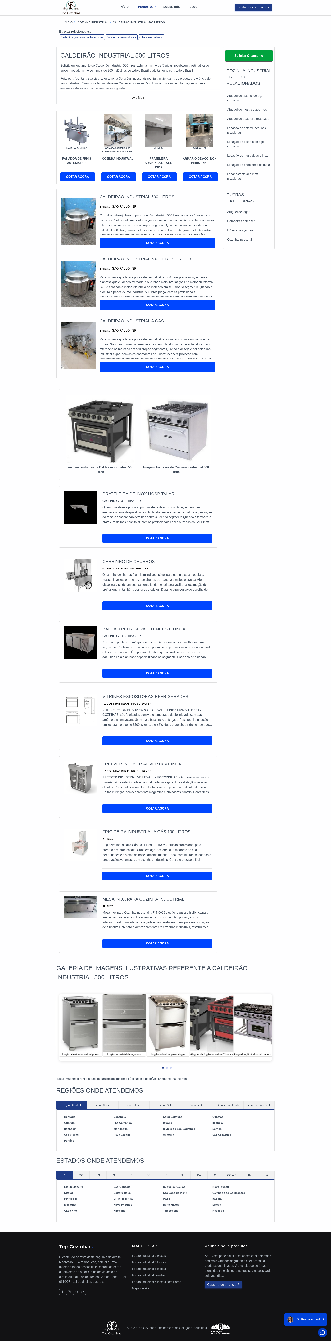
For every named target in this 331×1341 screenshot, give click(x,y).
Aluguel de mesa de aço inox (247, 109)
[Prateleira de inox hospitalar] (80, 507)
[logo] (71, 7)
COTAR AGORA (77, 176)
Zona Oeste (134, 1105)
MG (81, 1175)
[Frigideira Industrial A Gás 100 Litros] (80, 844)
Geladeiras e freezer (241, 221)
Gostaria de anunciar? (253, 7)
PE (182, 1175)
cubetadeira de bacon (151, 37)
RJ (64, 1175)
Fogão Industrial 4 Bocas (149, 1262)
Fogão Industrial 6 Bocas (149, 1268)
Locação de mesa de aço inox (247, 155)
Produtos (146, 7)
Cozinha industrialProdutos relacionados (248, 77)
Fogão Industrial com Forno (150, 1275)
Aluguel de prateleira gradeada (248, 118)
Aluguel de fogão (238, 212)
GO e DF (232, 1175)
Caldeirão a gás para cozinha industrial (82, 37)
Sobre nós (171, 7)
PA (266, 1175)
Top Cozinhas (76, 1246)
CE (216, 1175)
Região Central (72, 1105)
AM (249, 1175)
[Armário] (199, 130)
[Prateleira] (158, 130)
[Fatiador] (77, 130)
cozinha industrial (93, 22)
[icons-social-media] (62, 1292)
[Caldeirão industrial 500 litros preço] (78, 283)
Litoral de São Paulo (259, 1105)
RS (165, 1175)
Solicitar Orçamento (248, 55)
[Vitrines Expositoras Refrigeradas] (80, 709)
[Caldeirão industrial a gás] (78, 345)
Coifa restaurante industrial (121, 37)
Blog (193, 7)
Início (124, 7)
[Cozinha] (118, 130)
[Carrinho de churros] (80, 575)
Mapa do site (140, 1288)
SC (148, 1175)
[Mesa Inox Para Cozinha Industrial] (80, 906)
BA (199, 1175)
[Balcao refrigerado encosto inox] (80, 642)
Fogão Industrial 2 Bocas (149, 1255)
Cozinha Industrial (239, 239)
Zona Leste (196, 1105)
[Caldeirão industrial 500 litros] (78, 221)
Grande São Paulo (228, 1105)
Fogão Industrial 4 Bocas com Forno (156, 1281)
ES (98, 1175)
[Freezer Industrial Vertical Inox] (80, 777)
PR (132, 1175)
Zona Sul (165, 1105)
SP (114, 1175)
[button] (162, 1067)
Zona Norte (103, 1105)
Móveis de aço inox (240, 230)
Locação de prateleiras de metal (249, 164)
